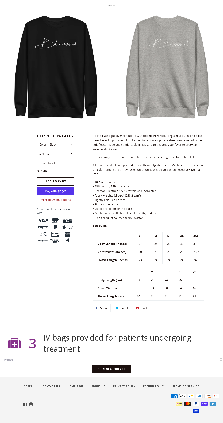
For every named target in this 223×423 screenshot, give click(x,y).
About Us (98, 386)
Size (41, 154)
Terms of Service (185, 386)
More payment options (56, 200)
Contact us (51, 386)
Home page (76, 386)
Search (29, 386)
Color (43, 144)
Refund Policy (154, 386)
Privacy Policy (124, 386)
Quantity (45, 163)
